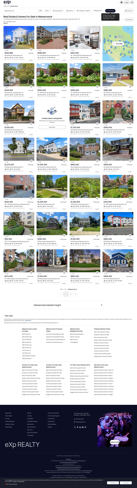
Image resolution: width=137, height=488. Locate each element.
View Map (119, 44)
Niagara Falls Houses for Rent (79, 392)
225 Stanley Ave (27, 337)
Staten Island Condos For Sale (55, 378)
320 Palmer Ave (27, 345)
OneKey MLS (28, 320)
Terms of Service (80, 460)
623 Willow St (26, 334)
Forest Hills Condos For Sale (54, 392)
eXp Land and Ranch (32, 432)
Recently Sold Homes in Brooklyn (104, 373)
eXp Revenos (30, 424)
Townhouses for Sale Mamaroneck (56, 339)
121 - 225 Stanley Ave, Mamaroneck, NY (49, 55)
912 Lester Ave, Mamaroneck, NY (113, 167)
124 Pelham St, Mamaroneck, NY (14, 130)
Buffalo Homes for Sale (101, 343)
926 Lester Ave (26, 342)
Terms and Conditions (53, 413)
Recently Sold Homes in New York (104, 370)
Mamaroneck (72, 289)
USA (61, 289)
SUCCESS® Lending (32, 421)
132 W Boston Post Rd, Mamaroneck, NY (82, 130)
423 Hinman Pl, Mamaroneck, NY (80, 241)
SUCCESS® (30, 418)
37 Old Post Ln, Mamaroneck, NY (80, 204)
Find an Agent (8, 415)
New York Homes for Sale (101, 332)
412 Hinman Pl (26, 350)
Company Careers (9, 424)
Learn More (87, 472)
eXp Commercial (31, 427)
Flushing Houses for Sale (29, 383)
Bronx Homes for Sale (100, 337)
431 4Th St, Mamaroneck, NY (112, 279)
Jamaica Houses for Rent (77, 384)
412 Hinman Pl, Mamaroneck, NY (113, 92)
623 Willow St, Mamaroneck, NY (13, 55)
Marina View (74, 339)
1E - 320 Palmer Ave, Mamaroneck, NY (48, 92)
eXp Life (29, 413)
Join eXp (7, 418)
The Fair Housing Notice (87, 470)
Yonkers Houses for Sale (29, 389)
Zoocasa (29, 415)
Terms (15, 481)
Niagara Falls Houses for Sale (31, 394)
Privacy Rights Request (53, 415)
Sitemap (50, 427)
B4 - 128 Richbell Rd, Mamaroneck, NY (114, 130)
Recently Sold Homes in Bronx (103, 375)
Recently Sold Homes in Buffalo (103, 381)
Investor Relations (9, 421)
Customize (126, 482)
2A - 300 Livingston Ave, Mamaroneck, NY (16, 279)
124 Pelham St (26, 353)
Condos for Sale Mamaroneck (55, 337)
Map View (129, 10)
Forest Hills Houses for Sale (30, 392)
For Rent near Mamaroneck (54, 342)
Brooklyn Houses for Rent (78, 370)
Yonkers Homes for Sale (101, 351)
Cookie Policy (51, 421)
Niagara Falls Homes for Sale (103, 356)
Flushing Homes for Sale (101, 345)
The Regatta (74, 342)
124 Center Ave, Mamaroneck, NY (47, 167)
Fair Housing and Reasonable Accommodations (68, 462)
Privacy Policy (51, 418)
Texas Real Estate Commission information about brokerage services (68, 467)
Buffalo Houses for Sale (29, 381)
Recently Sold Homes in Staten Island (104, 378)
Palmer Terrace (75, 337)
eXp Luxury (30, 429)
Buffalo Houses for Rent (77, 379)
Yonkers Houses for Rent (77, 387)
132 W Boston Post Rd (28, 356)
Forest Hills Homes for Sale (102, 353)
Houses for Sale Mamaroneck (55, 334)
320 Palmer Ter (26, 348)
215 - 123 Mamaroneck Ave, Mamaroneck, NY (17, 204)
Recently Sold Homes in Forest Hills (104, 392)
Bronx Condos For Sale (53, 375)
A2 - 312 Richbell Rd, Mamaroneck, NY (81, 55)
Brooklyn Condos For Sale (54, 373)
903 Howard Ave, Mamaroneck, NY (80, 279)
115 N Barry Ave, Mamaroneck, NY (14, 167)
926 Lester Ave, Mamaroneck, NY (14, 92)
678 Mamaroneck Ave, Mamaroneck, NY (49, 279)
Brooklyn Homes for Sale (101, 335)
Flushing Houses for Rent (78, 381)
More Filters (111, 10)
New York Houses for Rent (78, 368)
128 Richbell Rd (26, 358)
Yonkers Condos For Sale (53, 389)
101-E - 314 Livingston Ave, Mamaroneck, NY (17, 241)
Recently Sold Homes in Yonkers (104, 389)
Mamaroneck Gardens (77, 334)
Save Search (129, 19)
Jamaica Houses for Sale (29, 386)
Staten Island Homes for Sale (103, 340)
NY (65, 289)
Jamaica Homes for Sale (101, 348)
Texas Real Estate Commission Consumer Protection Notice (68, 469)
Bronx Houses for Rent (77, 373)
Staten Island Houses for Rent (79, 376)
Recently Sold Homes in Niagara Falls (104, 394)
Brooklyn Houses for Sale (30, 373)
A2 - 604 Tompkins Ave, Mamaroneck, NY (115, 204)
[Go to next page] (75, 294)
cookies (10, 480)
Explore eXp (8, 413)
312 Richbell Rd (26, 339)
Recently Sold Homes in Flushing (104, 383)
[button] (69, 305)
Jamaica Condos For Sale (53, 386)
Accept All (113, 482)
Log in (126, 2)
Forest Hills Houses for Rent (78, 389)
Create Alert (52, 127)
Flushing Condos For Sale (54, 383)
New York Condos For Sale (54, 370)
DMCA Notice (68, 459)
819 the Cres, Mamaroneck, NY (46, 204)
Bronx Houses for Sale (29, 375)
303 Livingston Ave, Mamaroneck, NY (81, 167)
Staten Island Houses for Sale (31, 378)
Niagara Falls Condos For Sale (55, 394)
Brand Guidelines (52, 424)
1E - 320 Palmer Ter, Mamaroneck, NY (81, 92)
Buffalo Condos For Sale (53, 381)
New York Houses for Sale (30, 370)
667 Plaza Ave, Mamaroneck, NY (113, 241)
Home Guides (8, 427)
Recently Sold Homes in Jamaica (104, 386)
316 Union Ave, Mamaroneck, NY (47, 241)
